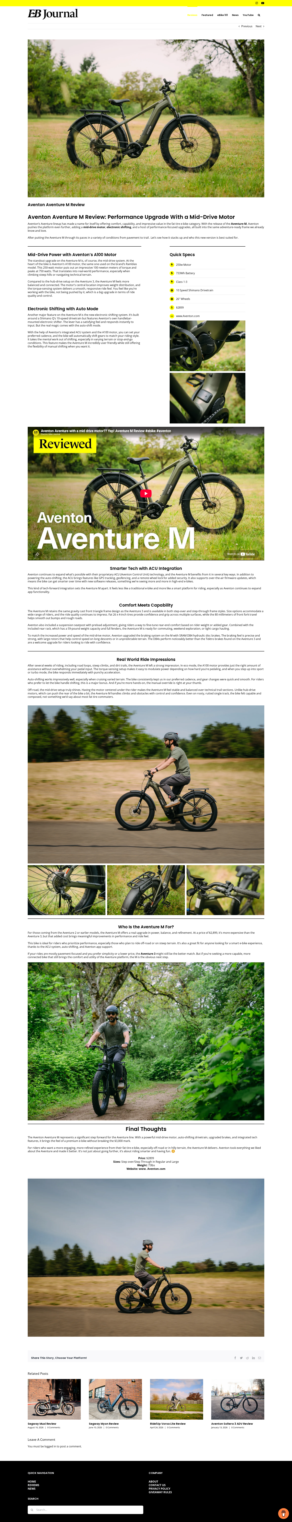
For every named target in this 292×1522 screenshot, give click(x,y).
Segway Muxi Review (42, 1424)
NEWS (31, 1489)
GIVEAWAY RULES (160, 1492)
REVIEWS (33, 1485)
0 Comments (53, 1427)
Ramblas (131, 264)
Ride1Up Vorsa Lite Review (168, 1424)
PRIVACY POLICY (159, 1489)
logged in (50, 1446)
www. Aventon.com (152, 1169)
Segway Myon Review (104, 1424)
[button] (259, 14)
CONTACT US (157, 1485)
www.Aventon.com (188, 316)
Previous (246, 26)
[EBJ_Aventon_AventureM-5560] (146, 1180)
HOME (32, 1481)
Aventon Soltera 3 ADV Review (232, 1424)
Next (259, 26)
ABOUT (153, 1481)
